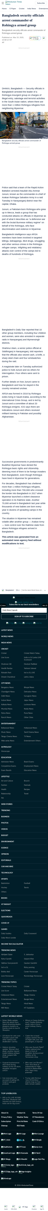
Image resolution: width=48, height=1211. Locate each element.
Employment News (31, 778)
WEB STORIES (6, 816)
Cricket (21, 9)
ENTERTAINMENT (8, 736)
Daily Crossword (30, 945)
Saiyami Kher (29, 971)
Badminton (5, 895)
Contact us (21, 1125)
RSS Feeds (21, 1138)
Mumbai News (6, 721)
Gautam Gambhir (30, 975)
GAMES (4, 941)
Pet (2, 810)
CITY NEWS (5, 695)
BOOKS (4, 910)
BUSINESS (5, 829)
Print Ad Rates (22, 1133)
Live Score (5, 669)
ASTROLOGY (6, 759)
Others (3, 904)
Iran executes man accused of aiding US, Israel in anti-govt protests (10, 1093)
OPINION (5, 866)
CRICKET (4, 661)
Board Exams (29, 774)
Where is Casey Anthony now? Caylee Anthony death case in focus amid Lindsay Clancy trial (34, 1036)
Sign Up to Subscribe (24, 626)
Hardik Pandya (6, 680)
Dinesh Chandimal (8, 689)
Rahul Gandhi (6, 971)
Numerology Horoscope (33, 988)
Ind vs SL (4, 979)
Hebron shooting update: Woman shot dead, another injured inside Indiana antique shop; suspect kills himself (11, 1064)
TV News (27, 748)
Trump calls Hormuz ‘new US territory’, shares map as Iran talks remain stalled (33, 1093)
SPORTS (4, 891)
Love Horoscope (7, 988)
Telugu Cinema (29, 1007)
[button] (2, 3)
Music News (6, 744)
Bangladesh (10, 590)
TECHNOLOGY (7, 885)
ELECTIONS (5, 922)
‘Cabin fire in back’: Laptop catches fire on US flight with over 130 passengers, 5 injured (34, 1051)
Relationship (6, 806)
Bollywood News (7, 740)
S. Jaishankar (29, 966)
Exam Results (6, 782)
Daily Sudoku (6, 945)
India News (31, 9)
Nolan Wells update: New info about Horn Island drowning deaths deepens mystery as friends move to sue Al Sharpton (11, 1037)
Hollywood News (30, 740)
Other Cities (28, 729)
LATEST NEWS (7, 642)
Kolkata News (6, 716)
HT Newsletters (38, 1129)
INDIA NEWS (6, 655)
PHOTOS (4, 835)
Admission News (7, 774)
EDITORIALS (6, 872)
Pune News (28, 725)
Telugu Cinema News (9, 748)
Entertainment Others (32, 753)
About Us (4, 1125)
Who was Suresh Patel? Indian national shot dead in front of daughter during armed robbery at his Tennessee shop (34, 1064)
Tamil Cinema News (31, 744)
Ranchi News (6, 729)
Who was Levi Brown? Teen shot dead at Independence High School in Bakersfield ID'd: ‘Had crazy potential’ (33, 1079)
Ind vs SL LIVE (29, 685)
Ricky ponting (29, 979)
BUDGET (4, 847)
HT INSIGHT (6, 916)
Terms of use (37, 1125)
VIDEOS (4, 841)
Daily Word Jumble (8, 950)
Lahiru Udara (29, 689)
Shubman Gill (6, 676)
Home (4, 9)
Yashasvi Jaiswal (30, 680)
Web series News (7, 753)
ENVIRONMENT (7, 854)
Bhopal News (29, 699)
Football (27, 895)
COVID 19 (5, 935)
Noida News (28, 721)
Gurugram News (30, 708)
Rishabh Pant (6, 685)
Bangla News (29, 1011)
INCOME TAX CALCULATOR (12, 956)
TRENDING (5, 822)
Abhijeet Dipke (6, 966)
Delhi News (5, 708)
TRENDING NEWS (8, 962)
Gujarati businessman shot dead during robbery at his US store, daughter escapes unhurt (11, 1078)
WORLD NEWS (7, 648)
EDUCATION (6, 769)
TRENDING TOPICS (8, 994)
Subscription (6, 1133)
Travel (26, 806)
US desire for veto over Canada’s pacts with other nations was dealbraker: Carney (11, 1051)
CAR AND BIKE (7, 878)
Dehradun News (30, 704)
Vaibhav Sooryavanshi (9, 975)
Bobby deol (5, 984)
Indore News (6, 712)
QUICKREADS (6, 929)
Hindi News (28, 1016)
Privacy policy (6, 1129)
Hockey (4, 899)
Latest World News (11, 1028)
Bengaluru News (7, 699)
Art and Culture (7, 793)
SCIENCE (4, 860)
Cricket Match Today (32, 665)
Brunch (27, 793)
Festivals (27, 797)
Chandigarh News (8, 704)
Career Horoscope (31, 984)
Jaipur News (28, 712)
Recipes (27, 801)
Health (3, 801)
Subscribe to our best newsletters (24, 614)
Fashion (4, 797)
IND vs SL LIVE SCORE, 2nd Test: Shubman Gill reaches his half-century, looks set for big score (12, 1112)
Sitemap (4, 1138)
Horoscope (5, 763)
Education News (30, 782)
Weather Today (22, 1129)
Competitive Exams (8, 778)
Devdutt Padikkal (30, 676)
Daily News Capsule (9, 620)
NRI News (5, 1020)
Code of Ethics (38, 1133)
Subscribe (41, 3)
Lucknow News (30, 716)
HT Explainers (29, 1020)
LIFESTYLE (5, 788)
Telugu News (6, 1016)
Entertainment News (9, 1011)
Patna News (5, 725)
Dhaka (18, 590)
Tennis (26, 899)
